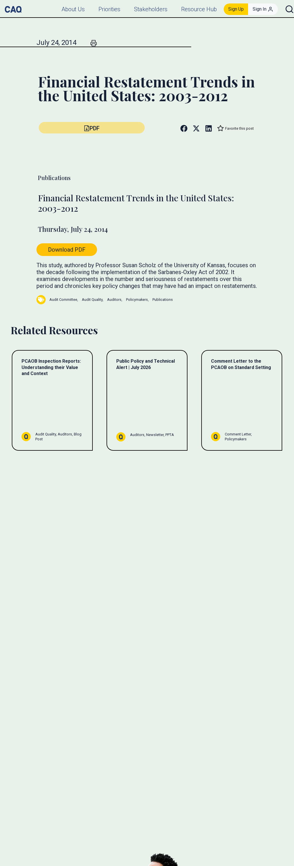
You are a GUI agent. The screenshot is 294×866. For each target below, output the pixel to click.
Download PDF (67, 249)
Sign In (259, 9)
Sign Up (236, 9)
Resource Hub (199, 9)
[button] (92, 127)
